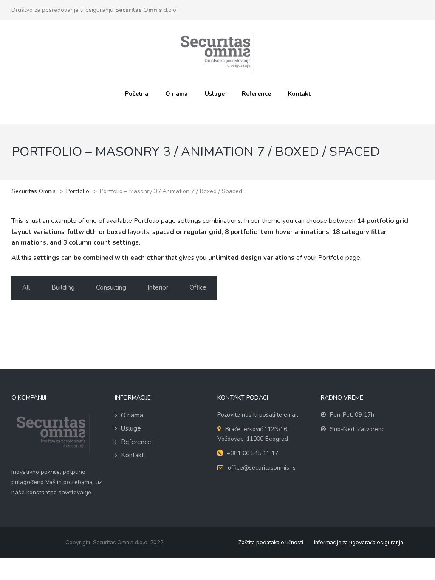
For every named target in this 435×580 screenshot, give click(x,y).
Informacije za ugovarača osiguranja (358, 542)
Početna (136, 94)
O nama (176, 94)
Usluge (215, 94)
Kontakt (299, 94)
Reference (256, 94)
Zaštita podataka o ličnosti (270, 542)
